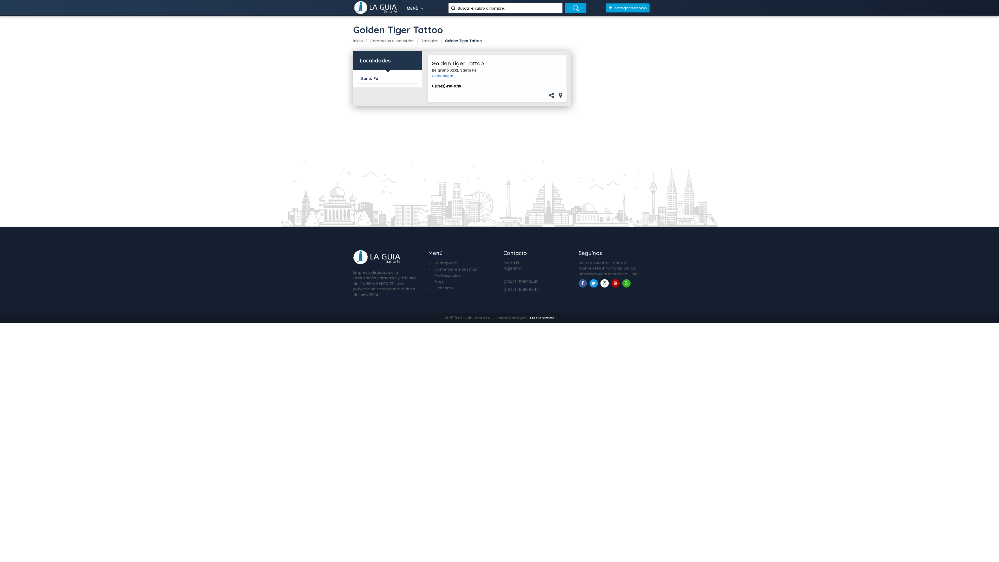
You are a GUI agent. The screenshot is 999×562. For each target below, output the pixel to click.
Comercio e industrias (455, 269)
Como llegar (442, 76)
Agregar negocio (630, 8)
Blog (438, 281)
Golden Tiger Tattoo (458, 63)
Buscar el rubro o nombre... (482, 8)
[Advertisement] (612, 133)
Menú (413, 8)
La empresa (445, 263)
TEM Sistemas (541, 318)
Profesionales (447, 275)
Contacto (444, 288)
